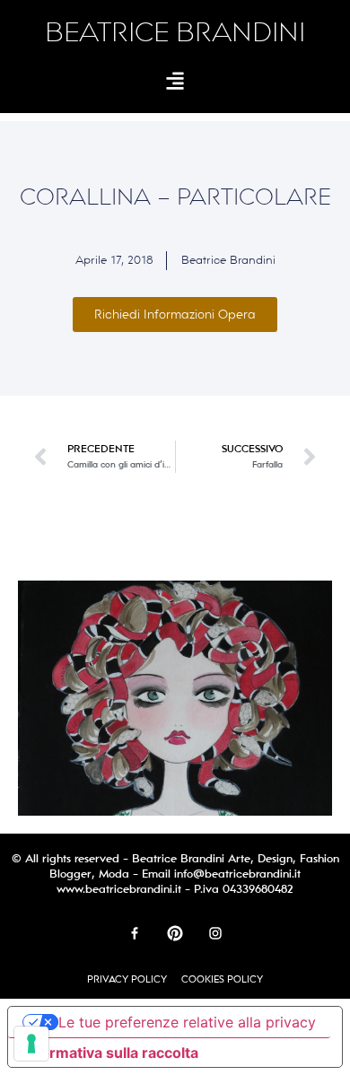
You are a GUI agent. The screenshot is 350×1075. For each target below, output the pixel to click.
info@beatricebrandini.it (237, 874)
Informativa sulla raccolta (110, 1053)
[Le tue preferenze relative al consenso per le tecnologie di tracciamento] (31, 1044)
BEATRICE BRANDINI (175, 33)
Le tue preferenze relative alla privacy (187, 1022)
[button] (175, 80)
